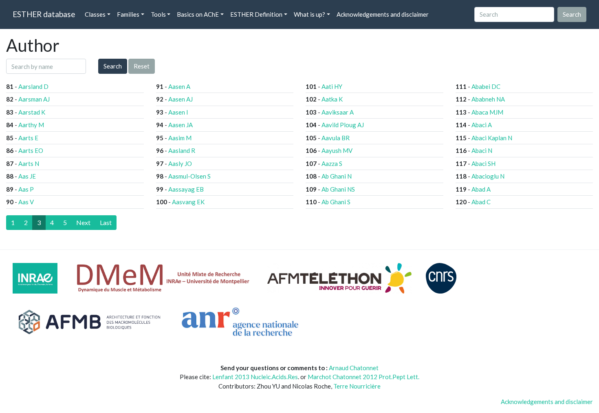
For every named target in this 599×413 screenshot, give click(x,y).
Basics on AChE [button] (198, 14)
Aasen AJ (180, 99)
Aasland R (181, 150)
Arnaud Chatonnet (354, 367)
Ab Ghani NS (338, 189)
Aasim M (180, 137)
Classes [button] (95, 14)
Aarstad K (31, 112)
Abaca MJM (487, 112)
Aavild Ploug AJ (343, 124)
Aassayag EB (186, 189)
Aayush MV (337, 150)
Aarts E (28, 137)
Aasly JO (180, 163)
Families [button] (128, 14)
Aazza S (332, 163)
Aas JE (27, 176)
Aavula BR (336, 137)
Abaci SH (483, 163)
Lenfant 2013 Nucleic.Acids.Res (255, 376)
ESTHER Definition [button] (256, 14)
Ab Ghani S (336, 201)
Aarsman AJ (34, 99)
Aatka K (332, 99)
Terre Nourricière (357, 386)
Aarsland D (33, 86)
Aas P (26, 189)
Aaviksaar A (338, 112)
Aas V (26, 201)
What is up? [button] (309, 14)
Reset (142, 66)
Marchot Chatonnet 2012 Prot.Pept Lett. (363, 376)
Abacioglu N (487, 176)
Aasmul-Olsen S (189, 176)
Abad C (481, 201)
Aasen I (178, 112)
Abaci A (481, 124)
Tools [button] (158, 14)
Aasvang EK (188, 201)
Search (113, 66)
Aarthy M (31, 124)
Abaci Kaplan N (491, 137)
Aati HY (332, 86)
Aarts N (28, 163)
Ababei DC (485, 86)
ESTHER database (44, 14)
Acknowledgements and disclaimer (383, 14)
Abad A (481, 189)
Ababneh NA (488, 99)
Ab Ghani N (337, 176)
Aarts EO (30, 150)
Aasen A (179, 86)
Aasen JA (180, 124)
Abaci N (481, 150)
